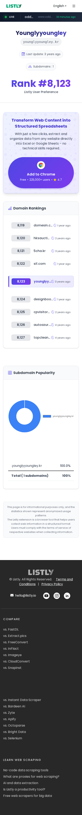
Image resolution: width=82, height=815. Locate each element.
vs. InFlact (11, 648)
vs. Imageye (12, 655)
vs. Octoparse (14, 725)
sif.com (40, 263)
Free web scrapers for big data (27, 795)
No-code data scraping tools (25, 770)
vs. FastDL (11, 629)
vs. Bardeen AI (14, 706)
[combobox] (60, 6)
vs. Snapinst (12, 667)
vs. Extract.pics (14, 636)
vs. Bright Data (14, 732)
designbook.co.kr (48, 299)
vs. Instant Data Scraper (22, 700)
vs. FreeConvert (15, 642)
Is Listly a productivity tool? (24, 789)
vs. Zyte (9, 712)
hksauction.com (47, 238)
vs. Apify (9, 719)
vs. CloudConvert (16, 661)
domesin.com (45, 225)
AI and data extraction (20, 783)
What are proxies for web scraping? (31, 776)
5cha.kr (40, 251)
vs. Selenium (12, 738)
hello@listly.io (25, 595)
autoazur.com (45, 324)
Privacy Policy (52, 584)
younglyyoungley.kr (50, 281)
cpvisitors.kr (43, 312)
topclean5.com (46, 337)
